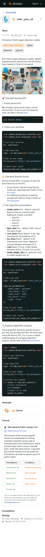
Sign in (35, 4)
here (26, 113)
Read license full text (17, 431)
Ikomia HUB (11, 13)
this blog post (13, 201)
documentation (33, 341)
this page (11, 193)
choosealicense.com (12, 502)
